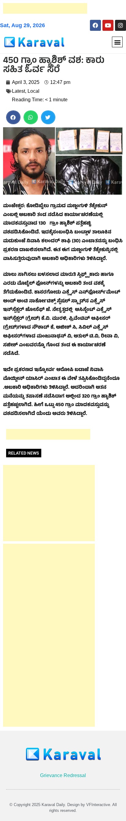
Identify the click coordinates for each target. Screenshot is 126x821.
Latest (18, 91)
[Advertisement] (45, 8)
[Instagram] (120, 25)
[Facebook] (95, 25)
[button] (117, 42)
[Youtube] (107, 25)
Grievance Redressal (63, 775)
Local (33, 91)
